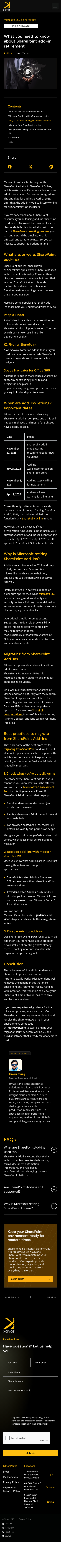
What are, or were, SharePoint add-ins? (26, 111)
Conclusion (13, 137)
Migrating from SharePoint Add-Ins (24, 125)
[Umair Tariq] (15, 1064)
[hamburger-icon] (55, 6)
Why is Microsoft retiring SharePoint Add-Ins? (30, 120)
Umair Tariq (21, 53)
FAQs (10, 141)
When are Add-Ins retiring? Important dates (28, 116)
